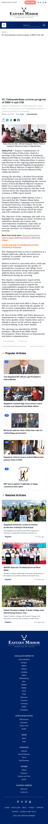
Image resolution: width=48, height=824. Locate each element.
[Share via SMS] (15, 120)
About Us (24, 789)
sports (15, 812)
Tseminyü (24, 700)
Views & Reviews (24, 754)
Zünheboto (24, 710)
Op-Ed (24, 757)
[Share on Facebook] (18, 120)
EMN (22, 114)
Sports (24, 779)
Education (24, 723)
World (24, 738)
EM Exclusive (24, 719)
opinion (39, 808)
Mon (24, 681)
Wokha (24, 707)
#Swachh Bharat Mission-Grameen (14, 346)
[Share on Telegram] (7, 120)
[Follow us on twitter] (40, 2)
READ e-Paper (30, 2)
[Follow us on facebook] (38, 2)
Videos (24, 770)
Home (4, 32)
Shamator (24, 697)
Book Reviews (24, 760)
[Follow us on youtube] (45, 2)
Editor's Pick (24, 726)
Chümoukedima (24, 659)
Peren (24, 691)
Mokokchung (24, 678)
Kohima (24, 669)
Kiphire (24, 666)
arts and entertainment (24, 816)
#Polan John (23, 341)
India (24, 741)
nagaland (15, 808)
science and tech (28, 812)
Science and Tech (24, 776)
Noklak (24, 688)
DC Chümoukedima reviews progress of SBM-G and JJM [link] (23, 35)
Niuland (24, 685)
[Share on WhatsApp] (11, 120)
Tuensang (24, 703)
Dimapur (24, 663)
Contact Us (24, 792)
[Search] (44, 25)
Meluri (24, 675)
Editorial (24, 751)
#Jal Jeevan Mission (37, 346)
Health (24, 729)
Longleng (24, 672)
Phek (24, 694)
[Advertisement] (24, 69)
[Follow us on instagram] (43, 2)
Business (24, 773)
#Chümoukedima (9, 341)
